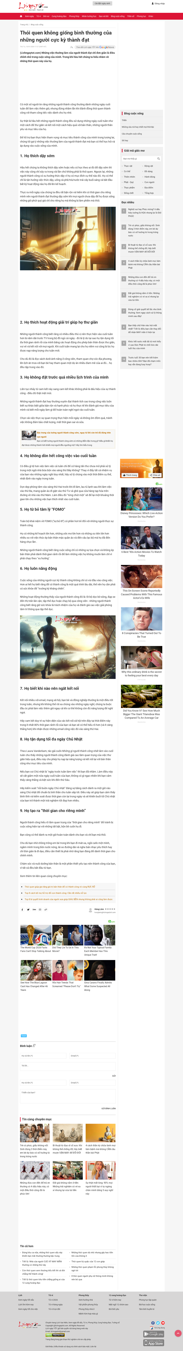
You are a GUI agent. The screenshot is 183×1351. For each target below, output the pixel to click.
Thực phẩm (129, 187)
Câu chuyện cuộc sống (132, 134)
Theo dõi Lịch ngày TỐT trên (87, 47)
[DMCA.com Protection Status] (55, 1336)
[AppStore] (153, 1346)
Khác (151, 16)
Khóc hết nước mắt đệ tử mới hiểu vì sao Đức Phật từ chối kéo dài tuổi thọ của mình (144, 345)
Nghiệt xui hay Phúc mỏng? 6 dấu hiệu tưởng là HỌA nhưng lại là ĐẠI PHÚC (144, 212)
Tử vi (38, 16)
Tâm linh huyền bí (146, 1309)
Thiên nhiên (129, 177)
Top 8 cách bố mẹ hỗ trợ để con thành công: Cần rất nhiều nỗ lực (56, 893)
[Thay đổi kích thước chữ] (71, 47)
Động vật (149, 166)
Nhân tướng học (89, 16)
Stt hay (125, 140)
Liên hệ (93, 1346)
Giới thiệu (49, 1346)
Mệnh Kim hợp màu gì (88, 1314)
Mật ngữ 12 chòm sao (118, 1304)
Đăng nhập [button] (160, 3)
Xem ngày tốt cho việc (28, 1309)
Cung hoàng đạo (59, 16)
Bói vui (46, 16)
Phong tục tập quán (148, 1300)
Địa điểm (149, 187)
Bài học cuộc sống (147, 1304)
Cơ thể (127, 171)
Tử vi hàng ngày (55, 1304)
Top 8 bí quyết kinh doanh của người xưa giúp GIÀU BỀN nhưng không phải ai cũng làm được (69, 899)
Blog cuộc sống (118, 16)
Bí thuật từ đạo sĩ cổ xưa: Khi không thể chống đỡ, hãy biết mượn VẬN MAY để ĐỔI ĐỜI (67, 1149)
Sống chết (129, 193)
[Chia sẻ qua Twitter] (28, 910)
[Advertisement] (62, 81)
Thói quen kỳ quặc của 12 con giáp (88, 1261)
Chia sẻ (156, 475)
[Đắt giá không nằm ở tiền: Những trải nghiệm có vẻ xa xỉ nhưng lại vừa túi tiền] (68, 1170)
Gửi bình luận (109, 1108)
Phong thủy (74, 16)
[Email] (40, 910)
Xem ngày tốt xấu (26, 1300)
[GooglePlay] (153, 1337)
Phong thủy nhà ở (86, 1309)
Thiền (124, 120)
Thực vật (128, 166)
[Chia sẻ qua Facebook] (22, 910)
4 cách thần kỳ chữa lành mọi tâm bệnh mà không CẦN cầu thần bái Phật (101, 1149)
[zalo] (34, 910)
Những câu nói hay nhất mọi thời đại (138, 127)
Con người (149, 182)
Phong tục (141, 16)
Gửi (114, 1076)
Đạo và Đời (103, 16)
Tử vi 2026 (53, 1300)
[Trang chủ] (21, 16)
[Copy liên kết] (45, 910)
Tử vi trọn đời (54, 1309)
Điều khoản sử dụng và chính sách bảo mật (71, 1346)
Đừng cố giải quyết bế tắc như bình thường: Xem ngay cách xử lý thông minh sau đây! (145, 312)
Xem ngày (29, 16)
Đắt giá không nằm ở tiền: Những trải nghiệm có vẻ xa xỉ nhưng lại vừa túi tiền (66, 1186)
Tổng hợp (149, 193)
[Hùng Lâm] (90, 909)
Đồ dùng (148, 171)
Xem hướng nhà (86, 1300)
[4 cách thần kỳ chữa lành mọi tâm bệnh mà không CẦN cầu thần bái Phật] (101, 1133)
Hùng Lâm (99, 909)
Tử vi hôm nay (115, 1300)
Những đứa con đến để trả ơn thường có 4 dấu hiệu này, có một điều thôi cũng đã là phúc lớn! (144, 280)
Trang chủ (24, 25)
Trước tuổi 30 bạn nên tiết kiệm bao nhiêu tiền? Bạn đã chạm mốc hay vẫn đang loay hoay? (144, 361)
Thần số (130, 16)
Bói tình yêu (114, 1309)
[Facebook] (152, 1324)
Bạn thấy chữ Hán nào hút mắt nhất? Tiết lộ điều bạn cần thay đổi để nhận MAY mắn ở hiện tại (144, 329)
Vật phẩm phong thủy (88, 1304)
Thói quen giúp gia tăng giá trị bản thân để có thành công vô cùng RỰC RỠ (60, 887)
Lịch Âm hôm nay (26, 1304)
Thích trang (131, 475)
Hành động (150, 177)
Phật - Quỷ (129, 182)
